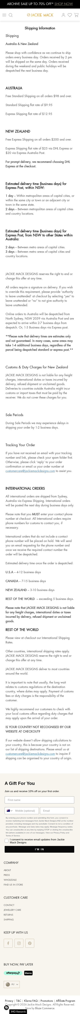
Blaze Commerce (44, 1008)
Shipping (9, 920)
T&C (18, 1001)
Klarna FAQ (31, 1001)
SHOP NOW (64, 4)
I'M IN (39, 849)
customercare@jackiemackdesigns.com (30, 471)
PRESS (7, 875)
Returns (8, 915)
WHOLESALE (10, 880)
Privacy (9, 1001)
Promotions (47, 1001)
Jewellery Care (12, 910)
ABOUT (7, 870)
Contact (9, 905)
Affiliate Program (65, 1001)
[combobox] (9, 810)
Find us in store (13, 885)
